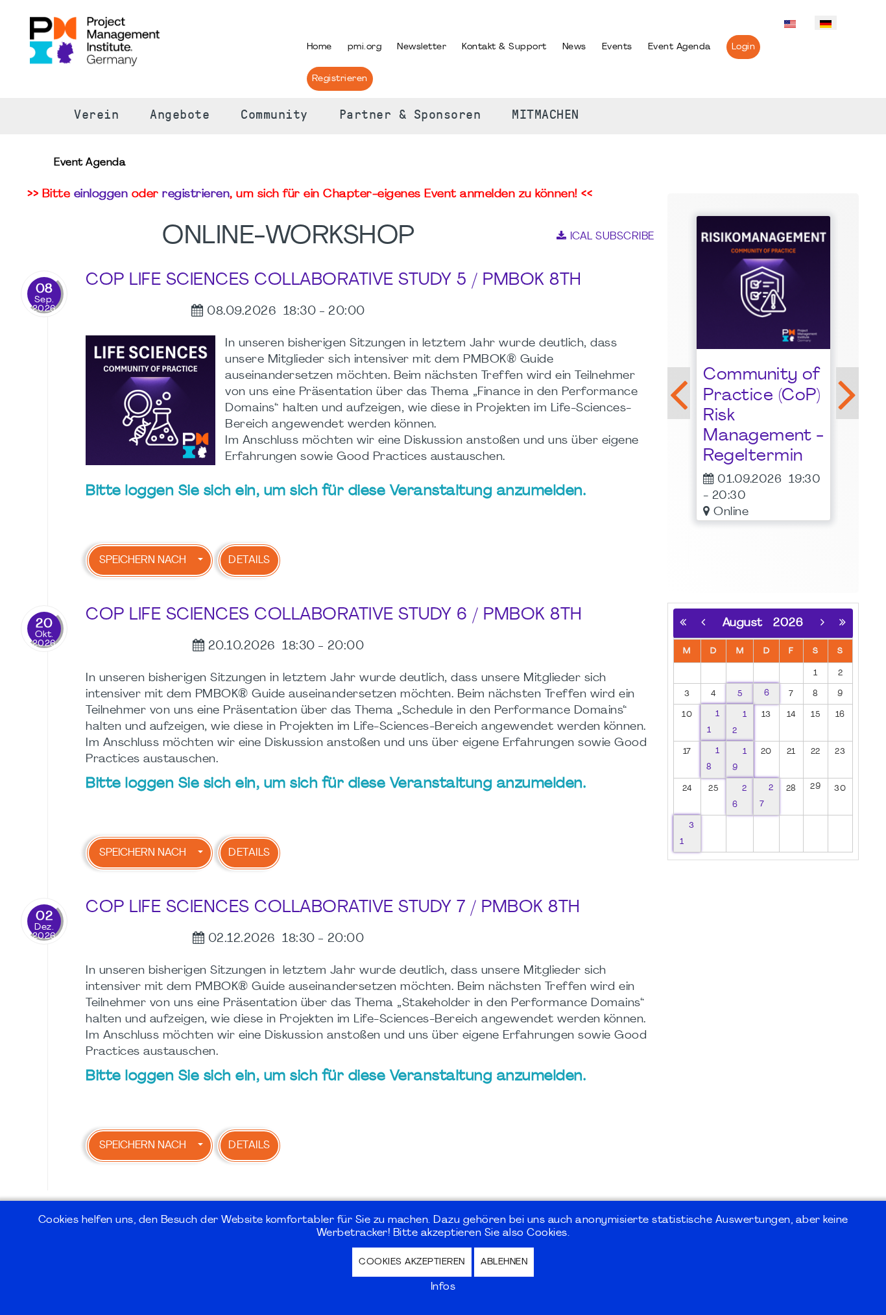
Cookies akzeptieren (412, 1262)
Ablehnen (504, 1262)
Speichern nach (143, 560)
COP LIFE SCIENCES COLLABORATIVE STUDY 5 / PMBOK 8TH (334, 280)
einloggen (101, 194)
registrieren (196, 194)
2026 (788, 623)
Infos (443, 1287)
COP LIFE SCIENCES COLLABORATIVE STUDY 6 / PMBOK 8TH (334, 615)
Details (249, 560)
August (748, 623)
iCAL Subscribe (612, 237)
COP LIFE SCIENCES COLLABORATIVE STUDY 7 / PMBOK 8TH (333, 908)
